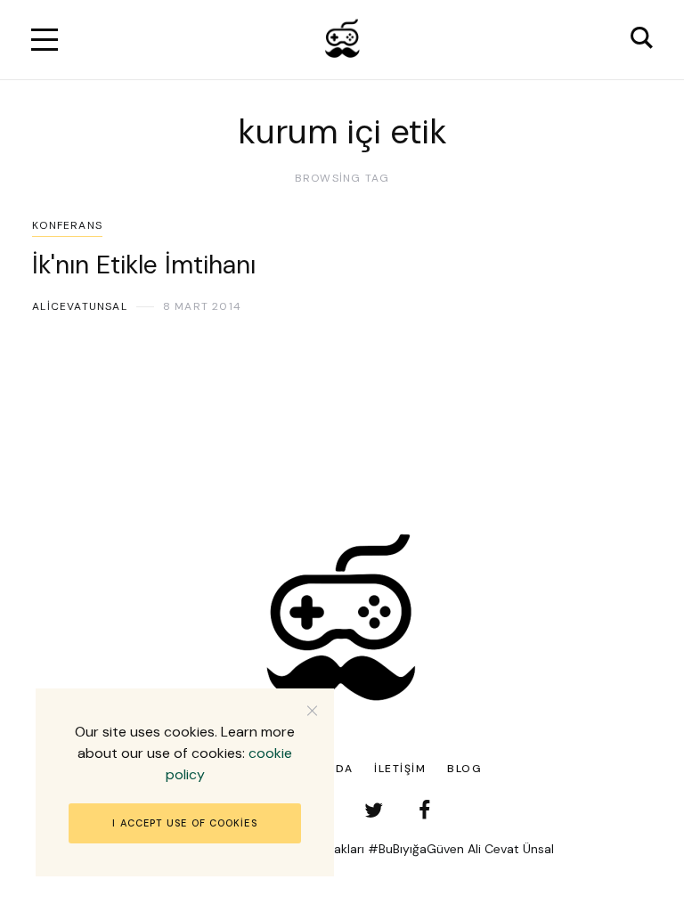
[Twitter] (373, 810)
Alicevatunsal (79, 306)
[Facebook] (424, 810)
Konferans (67, 225)
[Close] (312, 710)
